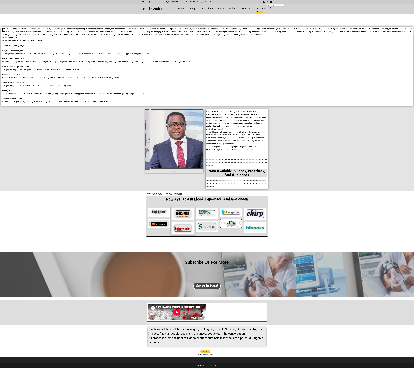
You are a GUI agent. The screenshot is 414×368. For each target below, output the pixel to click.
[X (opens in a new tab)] (260, 2)
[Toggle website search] (270, 8)
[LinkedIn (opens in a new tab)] (270, 2)
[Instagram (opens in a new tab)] (267, 2)
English (271, 5)
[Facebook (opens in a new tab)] (264, 2)
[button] (147, 139)
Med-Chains (152, 9)
